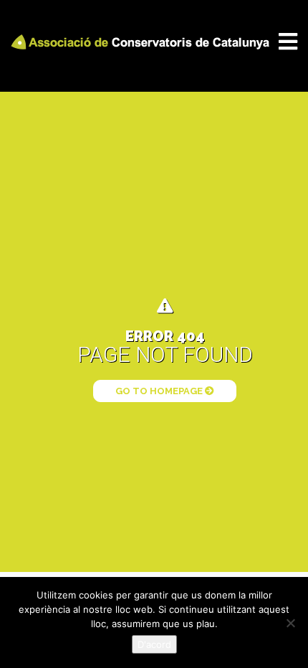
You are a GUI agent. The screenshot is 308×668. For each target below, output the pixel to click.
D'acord (154, 644)
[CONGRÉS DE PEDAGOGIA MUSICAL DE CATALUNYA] (142, 41)
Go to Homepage (160, 391)
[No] (290, 623)
